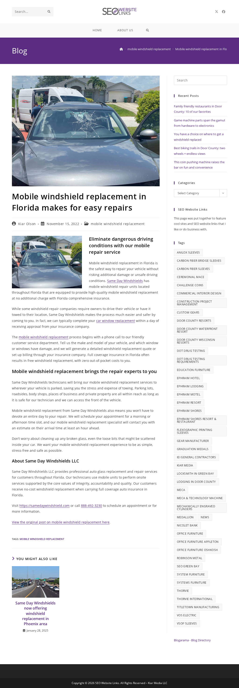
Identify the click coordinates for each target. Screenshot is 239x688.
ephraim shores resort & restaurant (196, 420)
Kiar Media (185, 465)
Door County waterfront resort (197, 330)
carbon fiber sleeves (193, 269)
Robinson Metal (189, 558)
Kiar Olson (27, 224)
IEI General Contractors (196, 457)
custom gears (188, 312)
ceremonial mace (190, 277)
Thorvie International (194, 599)
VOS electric (187, 615)
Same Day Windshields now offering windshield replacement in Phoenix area (35, 613)
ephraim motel (188, 394)
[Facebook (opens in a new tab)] (223, 11)
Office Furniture (190, 534)
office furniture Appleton (198, 542)
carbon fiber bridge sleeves (199, 261)
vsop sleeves (187, 623)
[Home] (121, 49)
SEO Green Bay (188, 566)
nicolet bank (187, 525)
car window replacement (115, 320)
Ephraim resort (189, 403)
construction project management (194, 303)
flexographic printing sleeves (194, 431)
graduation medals (193, 449)
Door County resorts (194, 321)
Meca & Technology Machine (200, 498)
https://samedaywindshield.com (44, 505)
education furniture (194, 370)
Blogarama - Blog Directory (192, 640)
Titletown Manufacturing (198, 607)
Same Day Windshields (125, 281)
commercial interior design (199, 293)
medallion (185, 517)
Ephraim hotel (188, 378)
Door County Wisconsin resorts (196, 341)
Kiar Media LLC (157, 683)
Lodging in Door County (196, 482)
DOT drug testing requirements (191, 360)
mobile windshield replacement (117, 224)
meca (181, 490)
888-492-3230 (91, 505)
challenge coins (190, 285)
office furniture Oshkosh (197, 550)
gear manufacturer (193, 441)
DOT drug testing (191, 351)
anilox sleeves (188, 252)
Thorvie (183, 591)
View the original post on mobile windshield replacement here (60, 522)
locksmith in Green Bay (195, 474)
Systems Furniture (192, 583)
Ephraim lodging (190, 386)
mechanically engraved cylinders (196, 507)
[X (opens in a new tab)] (216, 11)
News (205, 517)
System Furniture (191, 574)
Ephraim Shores (189, 411)
